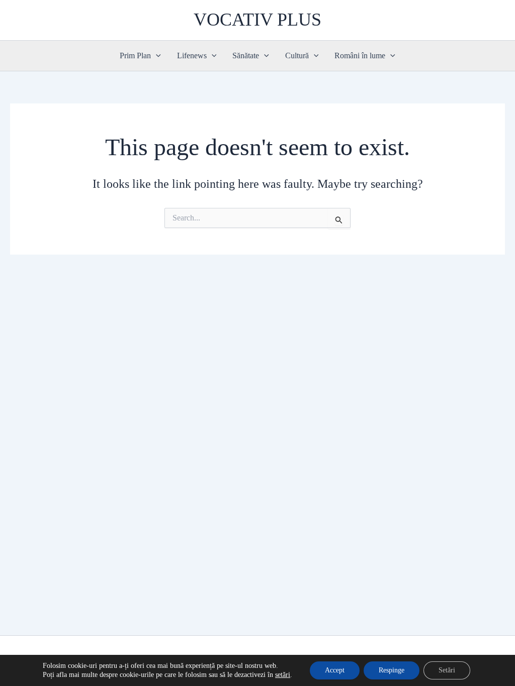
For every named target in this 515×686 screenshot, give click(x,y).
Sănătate (245, 55)
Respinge (391, 670)
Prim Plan (135, 55)
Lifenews (192, 55)
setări (282, 674)
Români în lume (359, 55)
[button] (156, 56)
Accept (335, 670)
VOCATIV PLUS (257, 20)
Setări (447, 670)
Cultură (297, 55)
